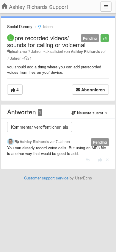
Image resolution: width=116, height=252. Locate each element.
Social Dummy (19, 26)
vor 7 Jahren (60, 141)
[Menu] (106, 6)
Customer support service (46, 178)
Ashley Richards (85, 51)
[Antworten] (88, 159)
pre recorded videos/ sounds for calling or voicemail (47, 41)
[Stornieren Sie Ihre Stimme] (107, 159)
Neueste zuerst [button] (90, 113)
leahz (16, 51)
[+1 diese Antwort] (100, 159)
